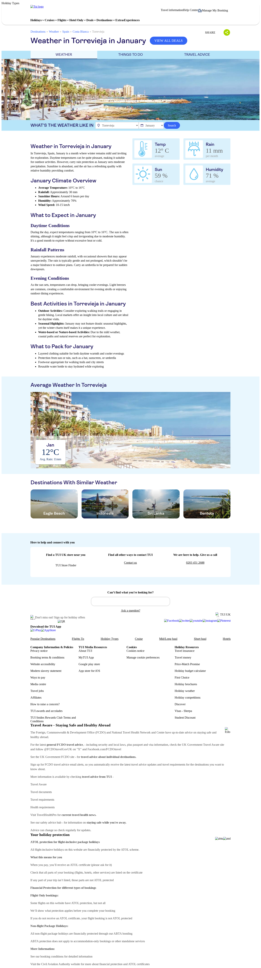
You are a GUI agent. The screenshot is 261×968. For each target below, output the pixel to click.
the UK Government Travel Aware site (201, 744)
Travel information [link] (172, 10)
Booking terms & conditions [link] (47, 657)
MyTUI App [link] (86, 657)
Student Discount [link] (185, 717)
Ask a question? (130, 610)
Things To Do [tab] (130, 54)
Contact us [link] (130, 562)
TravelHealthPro (47, 814)
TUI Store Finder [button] (65, 565)
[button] (214, 10)
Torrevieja (98, 31)
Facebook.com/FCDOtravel (104, 749)
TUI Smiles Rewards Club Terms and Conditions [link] (53, 719)
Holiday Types (109, 638)
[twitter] (184, 620)
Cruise (139, 638)
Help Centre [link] (190, 10)
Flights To (78, 638)
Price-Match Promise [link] (187, 664)
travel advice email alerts (68, 764)
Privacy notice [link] (39, 650)
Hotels (227, 638)
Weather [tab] (64, 54)
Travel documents (41, 792)
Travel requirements (42, 799)
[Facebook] (171, 620)
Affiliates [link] (35, 697)
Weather (54, 31)
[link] (37, 6)
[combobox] (130, 601)
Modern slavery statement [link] (45, 670)
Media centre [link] (38, 684)
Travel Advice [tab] (197, 54)
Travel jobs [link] (37, 690)
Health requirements (42, 807)
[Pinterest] (224, 620)
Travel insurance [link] (185, 650)
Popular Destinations (42, 638)
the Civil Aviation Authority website (58, 964)
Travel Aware (38, 784)
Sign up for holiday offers (69, 617)
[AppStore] (48, 630)
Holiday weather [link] (185, 690)
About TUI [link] (85, 650)
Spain (65, 31)
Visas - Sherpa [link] (183, 710)
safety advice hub (50, 822)
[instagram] (210, 620)
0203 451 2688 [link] (195, 562)
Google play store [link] (89, 664)
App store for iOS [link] (89, 670)
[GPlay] (35, 630)
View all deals (168, 41)
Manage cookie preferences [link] (143, 657)
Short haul (200, 638)
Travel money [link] (183, 657)
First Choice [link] (182, 677)
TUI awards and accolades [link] (46, 710)
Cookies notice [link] (135, 650)
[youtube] (196, 620)
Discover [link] (180, 704)
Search (172, 125)
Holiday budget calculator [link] (190, 670)
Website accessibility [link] (42, 664)
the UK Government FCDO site (55, 756)
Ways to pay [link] (37, 677)
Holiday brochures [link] (186, 684)
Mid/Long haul (168, 638)
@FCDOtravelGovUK (58, 749)
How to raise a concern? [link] (45, 704)
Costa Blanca (81, 31)
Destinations (38, 31)
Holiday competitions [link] (187, 697)
